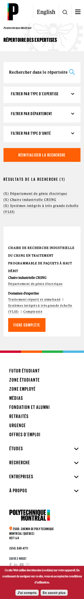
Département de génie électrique (35, 284)
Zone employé (22, 389)
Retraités (19, 416)
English (46, 11)
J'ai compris (27, 593)
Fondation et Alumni (29, 407)
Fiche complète (27, 325)
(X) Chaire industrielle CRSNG (30, 200)
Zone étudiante (24, 380)
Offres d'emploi (25, 434)
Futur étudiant (24, 370)
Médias (16, 398)
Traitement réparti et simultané (34, 299)
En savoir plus (54, 593)
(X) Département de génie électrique (35, 193)
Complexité (32, 312)
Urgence (17, 425)
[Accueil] (13, 11)
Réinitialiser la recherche (42, 154)
